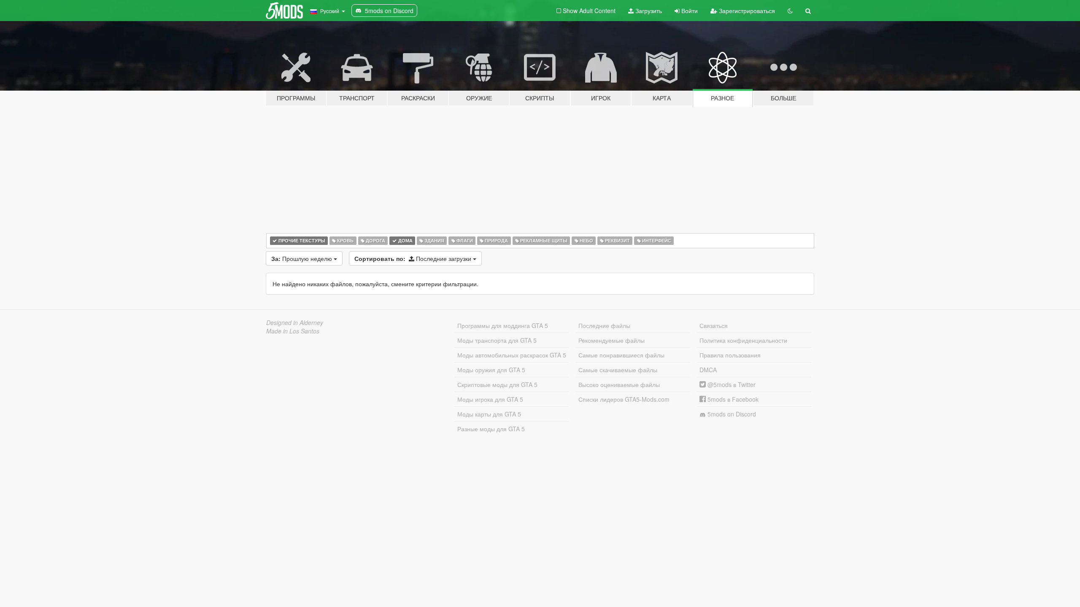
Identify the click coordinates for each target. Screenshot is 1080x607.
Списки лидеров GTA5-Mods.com (624, 399)
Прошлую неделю (302, 258)
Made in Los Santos (292, 331)
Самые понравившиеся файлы (621, 355)
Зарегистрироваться (746, 10)
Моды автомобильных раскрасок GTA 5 (511, 355)
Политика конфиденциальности (743, 340)
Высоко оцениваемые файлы (619, 384)
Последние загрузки (413, 258)
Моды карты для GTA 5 (489, 414)
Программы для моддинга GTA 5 (502, 325)
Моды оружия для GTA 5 (491, 369)
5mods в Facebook (732, 399)
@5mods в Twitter (731, 384)
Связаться (713, 325)
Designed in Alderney (294, 322)
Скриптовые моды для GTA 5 (497, 384)
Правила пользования (730, 355)
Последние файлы (604, 325)
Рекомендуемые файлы (611, 340)
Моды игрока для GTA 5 (490, 399)
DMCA (708, 369)
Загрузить (648, 10)
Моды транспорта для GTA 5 (497, 340)
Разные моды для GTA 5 (491, 428)
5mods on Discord (731, 414)
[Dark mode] (790, 10)
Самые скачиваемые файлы (617, 369)
